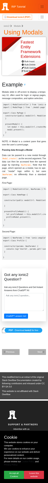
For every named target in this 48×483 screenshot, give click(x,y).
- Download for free (23, 330)
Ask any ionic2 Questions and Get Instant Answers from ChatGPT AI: (23, 289)
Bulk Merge (29, 71)
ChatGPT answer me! (16, 316)
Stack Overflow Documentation (16, 380)
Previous (9, 352)
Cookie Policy (28, 461)
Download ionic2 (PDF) (18, 17)
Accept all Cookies (14, 475)
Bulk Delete (30, 65)
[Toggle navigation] (42, 6)
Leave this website (34, 475)
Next (40, 352)
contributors (16, 383)
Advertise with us (21, 429)
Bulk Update (30, 68)
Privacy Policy (10, 465)
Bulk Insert (29, 61)
